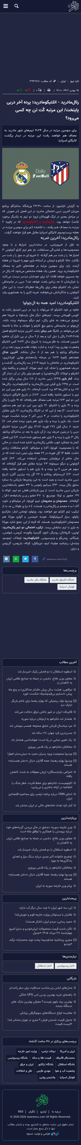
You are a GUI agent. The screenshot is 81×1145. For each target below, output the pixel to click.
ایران (63, 81)
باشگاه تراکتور (45, 1064)
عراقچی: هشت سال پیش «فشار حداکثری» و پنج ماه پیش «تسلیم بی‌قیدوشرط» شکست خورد (40, 691)
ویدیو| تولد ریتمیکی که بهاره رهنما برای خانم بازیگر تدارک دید (41, 703)
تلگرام (32, 1112)
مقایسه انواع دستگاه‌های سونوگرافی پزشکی (46, 1013)
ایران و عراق (26, 1064)
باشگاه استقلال (66, 1064)
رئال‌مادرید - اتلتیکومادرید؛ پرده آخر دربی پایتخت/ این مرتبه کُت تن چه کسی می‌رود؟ (43, 110)
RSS (20, 1112)
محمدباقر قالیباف (65, 1058)
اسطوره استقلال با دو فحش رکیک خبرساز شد (45, 671)
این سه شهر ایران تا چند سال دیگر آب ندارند (45, 907)
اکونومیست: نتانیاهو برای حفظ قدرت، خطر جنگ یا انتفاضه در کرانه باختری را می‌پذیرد (42, 785)
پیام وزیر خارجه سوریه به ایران (54, 885)
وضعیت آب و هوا (65, 1071)
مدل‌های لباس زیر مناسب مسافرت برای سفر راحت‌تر (40, 987)
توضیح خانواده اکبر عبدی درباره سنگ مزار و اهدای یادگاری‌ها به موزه (42, 858)
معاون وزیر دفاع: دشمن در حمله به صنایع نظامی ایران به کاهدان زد (39, 680)
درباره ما (56, 1112)
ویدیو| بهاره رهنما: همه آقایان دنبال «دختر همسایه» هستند (40, 762)
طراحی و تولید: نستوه (38, 1134)
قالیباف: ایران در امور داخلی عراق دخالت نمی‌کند (43, 712)
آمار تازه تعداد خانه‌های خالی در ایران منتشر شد (43, 805)
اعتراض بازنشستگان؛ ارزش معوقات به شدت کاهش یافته (41, 774)
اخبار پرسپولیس (65, 966)
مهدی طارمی (44, 1071)
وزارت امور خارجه (27, 1051)
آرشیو (43, 1112)
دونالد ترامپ (48, 1051)
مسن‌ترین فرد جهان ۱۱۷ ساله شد (52, 733)
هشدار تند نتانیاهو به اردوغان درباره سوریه (46, 718)
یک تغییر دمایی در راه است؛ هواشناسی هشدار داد (41, 740)
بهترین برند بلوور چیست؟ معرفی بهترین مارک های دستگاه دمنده (41, 1003)
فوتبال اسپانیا (67, 587)
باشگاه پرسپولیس (18, 1058)
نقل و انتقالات (24, 1071)
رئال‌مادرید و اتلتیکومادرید (39, 221)
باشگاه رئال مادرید (36, 580)
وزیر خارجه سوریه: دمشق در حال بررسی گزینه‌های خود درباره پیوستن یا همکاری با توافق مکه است (39, 829)
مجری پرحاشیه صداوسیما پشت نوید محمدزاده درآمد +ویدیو (40, 942)
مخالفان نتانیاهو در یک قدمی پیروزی (50, 746)
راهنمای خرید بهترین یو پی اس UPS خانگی (45, 994)
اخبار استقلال (44, 966)
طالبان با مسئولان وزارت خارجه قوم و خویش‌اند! (43, 914)
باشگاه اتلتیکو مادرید (63, 580)
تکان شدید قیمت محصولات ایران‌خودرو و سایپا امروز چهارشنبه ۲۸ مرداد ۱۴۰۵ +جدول (40, 931)
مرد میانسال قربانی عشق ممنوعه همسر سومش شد (40, 725)
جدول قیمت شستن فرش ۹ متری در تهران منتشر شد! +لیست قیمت (40, 1022)
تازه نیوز (40, 6)
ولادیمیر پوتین (47, 1077)
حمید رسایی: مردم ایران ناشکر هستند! (48, 921)
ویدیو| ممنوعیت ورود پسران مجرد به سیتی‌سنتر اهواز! (39, 753)
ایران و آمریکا (67, 1051)
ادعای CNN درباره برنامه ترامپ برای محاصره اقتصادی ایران (40, 796)
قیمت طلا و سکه (41, 1058)
